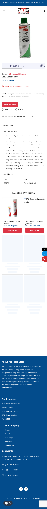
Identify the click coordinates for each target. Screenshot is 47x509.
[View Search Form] (43, 11)
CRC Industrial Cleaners (16, 74)
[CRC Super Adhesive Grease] (12, 208)
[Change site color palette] (8, 503)
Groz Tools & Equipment (11, 403)
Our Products (10, 434)
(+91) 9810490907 (12, 465)
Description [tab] (8, 125)
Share (21, 109)
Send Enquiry (10, 105)
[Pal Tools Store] (23, 11)
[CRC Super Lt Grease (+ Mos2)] (34, 208)
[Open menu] (4, 11)
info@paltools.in (11, 475)
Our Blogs (9, 438)
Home (7, 430)
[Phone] (44, 259)
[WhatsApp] (44, 253)
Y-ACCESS (6, 419)
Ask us (8, 109)
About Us (8, 442)
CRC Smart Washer (9, 415)
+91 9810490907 (11, 470)
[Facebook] (21, 489)
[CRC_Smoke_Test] (23, 38)
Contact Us (9, 445)
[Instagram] (26, 489)
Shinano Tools (7, 407)
